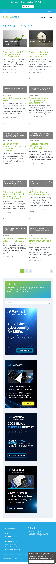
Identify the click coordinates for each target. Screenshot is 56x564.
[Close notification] (54, 4)
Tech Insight (6, 235)
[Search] (49, 302)
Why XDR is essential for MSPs (14, 99)
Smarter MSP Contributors (12, 549)
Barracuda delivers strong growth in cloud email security (40, 240)
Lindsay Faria (6, 256)
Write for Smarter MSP (11, 547)
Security (37, 49)
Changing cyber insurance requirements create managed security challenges (14, 147)
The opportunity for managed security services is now (38, 100)
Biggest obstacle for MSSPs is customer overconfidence (38, 54)
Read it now (28, 6)
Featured (14, 49)
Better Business (6, 49)
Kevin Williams (32, 210)
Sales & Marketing (10, 528)
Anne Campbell (33, 260)
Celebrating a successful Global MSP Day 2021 (14, 239)
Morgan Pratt (32, 163)
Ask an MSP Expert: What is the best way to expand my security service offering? (14, 195)
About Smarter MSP (10, 544)
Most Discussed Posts (11, 541)
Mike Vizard (5, 72)
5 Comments (22, 166)
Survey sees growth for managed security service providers (14, 54)
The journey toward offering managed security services (38, 145)
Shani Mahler (6, 117)
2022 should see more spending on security (39, 193)
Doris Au (5, 212)
